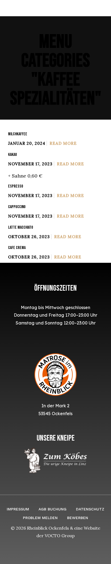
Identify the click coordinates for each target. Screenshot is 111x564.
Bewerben (77, 518)
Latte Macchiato (20, 227)
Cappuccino (17, 206)
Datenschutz (90, 509)
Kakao (12, 154)
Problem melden (40, 518)
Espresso (15, 186)
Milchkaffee (17, 134)
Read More (63, 143)
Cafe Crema (17, 247)
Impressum (18, 509)
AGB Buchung (53, 509)
